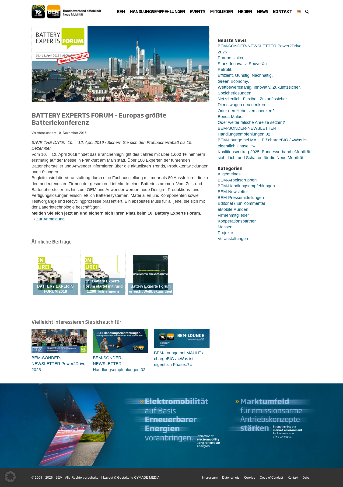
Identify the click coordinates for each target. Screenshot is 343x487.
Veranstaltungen (233, 238)
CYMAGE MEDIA (146, 477)
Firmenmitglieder (233, 215)
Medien (245, 11)
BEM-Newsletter (233, 191)
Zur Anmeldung (50, 219)
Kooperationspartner (237, 221)
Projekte (225, 232)
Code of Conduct (271, 477)
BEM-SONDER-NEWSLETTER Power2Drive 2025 (58, 363)
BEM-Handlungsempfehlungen (246, 186)
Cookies (249, 477)
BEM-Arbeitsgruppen (237, 180)
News (262, 11)
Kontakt (282, 11)
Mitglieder (221, 11)
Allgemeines (229, 174)
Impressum (210, 477)
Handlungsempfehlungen (157, 11)
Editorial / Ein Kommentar (241, 203)
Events (198, 11)
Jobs (306, 477)
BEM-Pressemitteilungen (241, 197)
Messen (225, 227)
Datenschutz (230, 477)
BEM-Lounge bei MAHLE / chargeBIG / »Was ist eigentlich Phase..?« (178, 359)
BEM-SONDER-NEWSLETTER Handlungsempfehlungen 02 (119, 363)
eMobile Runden (233, 209)
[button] (307, 11)
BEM (121, 11)
